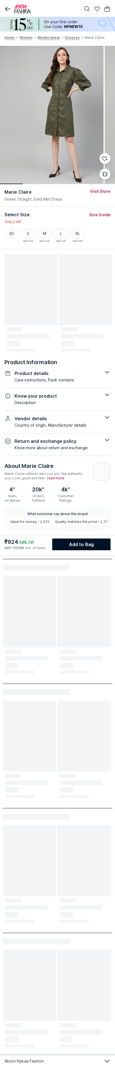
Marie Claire (18, 192)
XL (77, 233)
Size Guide (100, 214)
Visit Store (100, 191)
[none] (57, 24)
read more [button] (55, 478)
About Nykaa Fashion (24, 1061)
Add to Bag (81, 544)
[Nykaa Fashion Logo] (46, 8)
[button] (7, 9)
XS (11, 233)
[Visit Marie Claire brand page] (101, 471)
